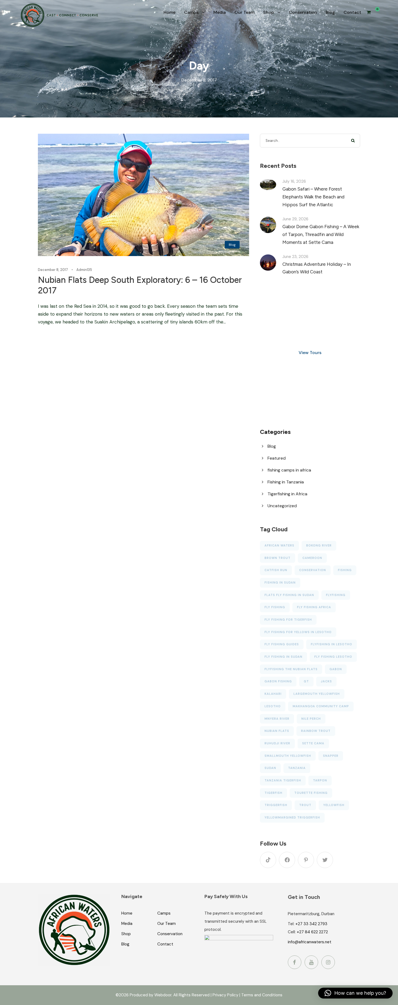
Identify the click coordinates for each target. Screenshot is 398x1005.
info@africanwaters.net (309, 942)
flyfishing (335, 595)
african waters (279, 545)
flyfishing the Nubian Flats (291, 669)
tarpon (320, 780)
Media (219, 12)
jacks (326, 681)
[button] (355, 993)
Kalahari (273, 694)
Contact (352, 12)
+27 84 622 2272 (312, 932)
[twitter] (325, 860)
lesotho (273, 706)
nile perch (311, 719)
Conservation (303, 12)
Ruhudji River (277, 743)
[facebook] (287, 860)
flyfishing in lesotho (331, 644)
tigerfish (273, 793)
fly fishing (275, 607)
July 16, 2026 (294, 181)
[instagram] (328, 962)
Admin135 (84, 269)
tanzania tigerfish (283, 780)
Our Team (244, 12)
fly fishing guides (282, 644)
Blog (330, 12)
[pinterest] (306, 860)
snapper (330, 756)
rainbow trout (316, 731)
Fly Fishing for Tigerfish (288, 619)
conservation (312, 570)
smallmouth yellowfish (288, 756)
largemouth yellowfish (316, 694)
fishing (345, 570)
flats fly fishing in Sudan (289, 595)
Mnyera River (277, 719)
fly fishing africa (314, 607)
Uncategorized (282, 506)
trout (305, 805)
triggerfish (276, 805)
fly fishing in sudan (283, 657)
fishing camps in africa (289, 470)
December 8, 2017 (53, 269)
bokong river (319, 545)
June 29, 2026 (295, 219)
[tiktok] (268, 860)
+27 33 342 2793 (311, 924)
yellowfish (333, 805)
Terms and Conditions (261, 995)
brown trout (278, 558)
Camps (191, 12)
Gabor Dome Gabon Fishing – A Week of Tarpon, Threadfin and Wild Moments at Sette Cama (320, 234)
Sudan (270, 768)
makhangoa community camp (321, 706)
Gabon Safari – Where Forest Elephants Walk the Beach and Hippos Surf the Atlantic (313, 196)
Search (353, 140)
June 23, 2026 (295, 256)
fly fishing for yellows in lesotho (298, 632)
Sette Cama (313, 743)
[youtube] (311, 962)
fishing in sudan (280, 582)
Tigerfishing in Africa (287, 494)
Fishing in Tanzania (285, 482)
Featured (276, 458)
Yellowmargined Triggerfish (292, 817)
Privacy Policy (225, 995)
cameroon (312, 558)
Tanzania (297, 768)
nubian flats (277, 731)
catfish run (276, 570)
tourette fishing (311, 793)
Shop (268, 12)
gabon (336, 669)
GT (306, 681)
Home (169, 12)
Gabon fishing (278, 681)
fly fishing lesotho (333, 657)
